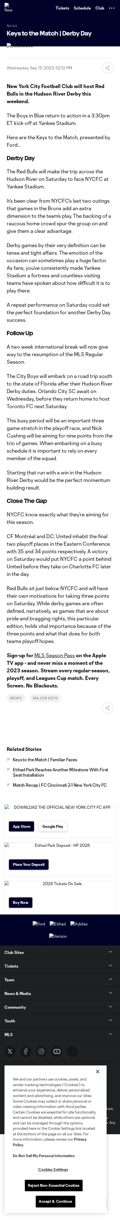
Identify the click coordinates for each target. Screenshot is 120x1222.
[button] (112, 8)
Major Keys (45, 698)
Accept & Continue (55, 1201)
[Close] (98, 1071)
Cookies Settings (53, 1169)
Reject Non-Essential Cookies (54, 1185)
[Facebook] (25, 1051)
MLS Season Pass (54, 655)
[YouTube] (57, 1051)
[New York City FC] (9, 8)
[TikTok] (72, 1051)
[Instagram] (41, 1051)
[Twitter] (10, 1051)
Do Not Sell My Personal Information (44, 1156)
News (16, 698)
